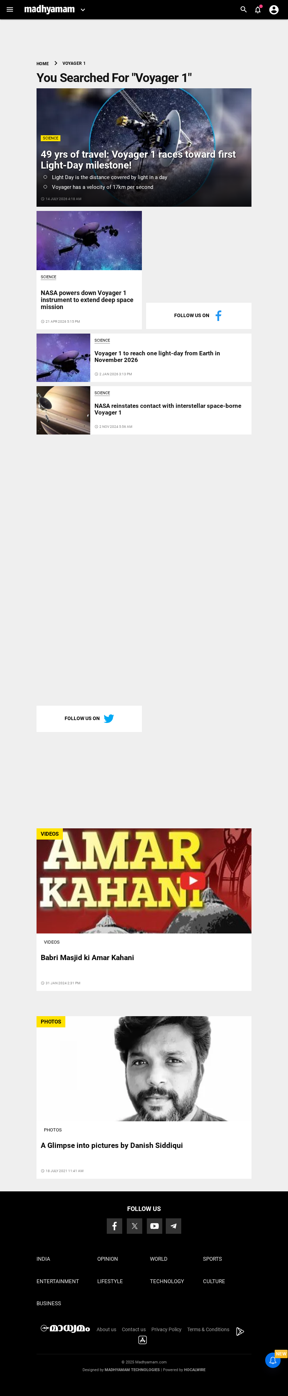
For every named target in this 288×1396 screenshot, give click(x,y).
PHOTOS (51, 1022)
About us (106, 1329)
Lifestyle (110, 1281)
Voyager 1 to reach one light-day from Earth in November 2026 (157, 356)
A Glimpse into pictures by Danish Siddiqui (112, 1145)
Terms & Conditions (208, 1329)
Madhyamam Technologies (132, 1370)
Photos (53, 1129)
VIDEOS (50, 834)
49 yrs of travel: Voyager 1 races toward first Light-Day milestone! (138, 160)
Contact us (134, 1329)
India (43, 1259)
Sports (212, 1259)
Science (50, 138)
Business (49, 1303)
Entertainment (58, 1281)
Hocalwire (194, 1370)
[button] (9, 9)
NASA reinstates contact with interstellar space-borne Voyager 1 (167, 409)
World (159, 1259)
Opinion (107, 1259)
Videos (52, 942)
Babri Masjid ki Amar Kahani (87, 957)
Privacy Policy (166, 1329)
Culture (214, 1281)
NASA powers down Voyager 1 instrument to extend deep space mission (87, 299)
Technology (167, 1281)
